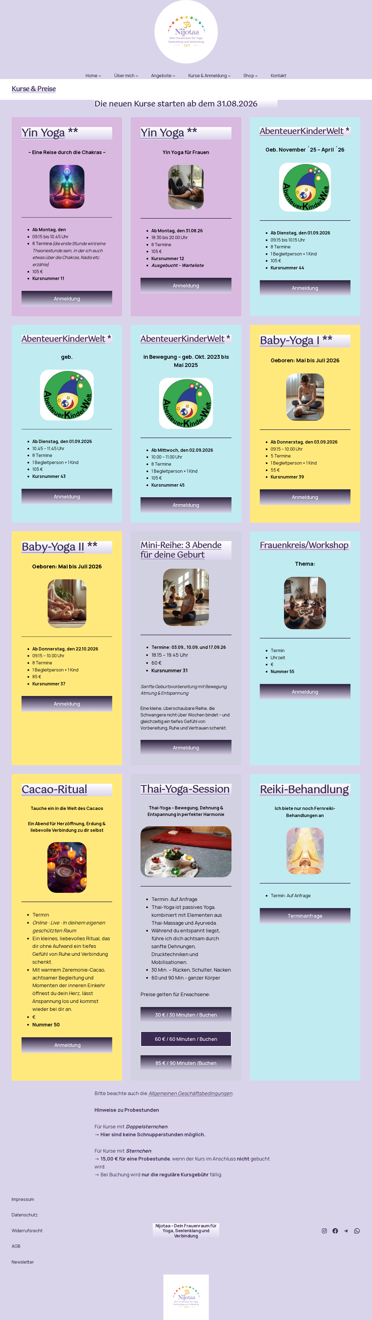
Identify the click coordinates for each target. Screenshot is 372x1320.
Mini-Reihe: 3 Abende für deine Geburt (181, 550)
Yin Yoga (43, 133)
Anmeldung (67, 298)
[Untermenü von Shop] (256, 75)
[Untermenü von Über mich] (137, 75)
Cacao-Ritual (54, 790)
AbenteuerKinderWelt (302, 131)
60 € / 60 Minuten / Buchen (186, 1039)
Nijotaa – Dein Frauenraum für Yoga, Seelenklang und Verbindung (186, 1231)
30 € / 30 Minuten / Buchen (186, 1014)
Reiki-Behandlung (304, 790)
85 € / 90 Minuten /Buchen (186, 1063)
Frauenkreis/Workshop (304, 545)
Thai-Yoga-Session (185, 789)
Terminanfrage (305, 915)
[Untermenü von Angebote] (174, 75)
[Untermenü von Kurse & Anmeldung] (229, 75)
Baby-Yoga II (53, 547)
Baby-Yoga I (289, 341)
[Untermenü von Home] (100, 75)
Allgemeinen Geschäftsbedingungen (190, 1093)
